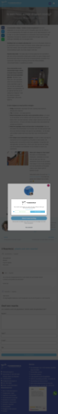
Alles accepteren (38, 211)
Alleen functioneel (22, 211)
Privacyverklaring (29, 209)
